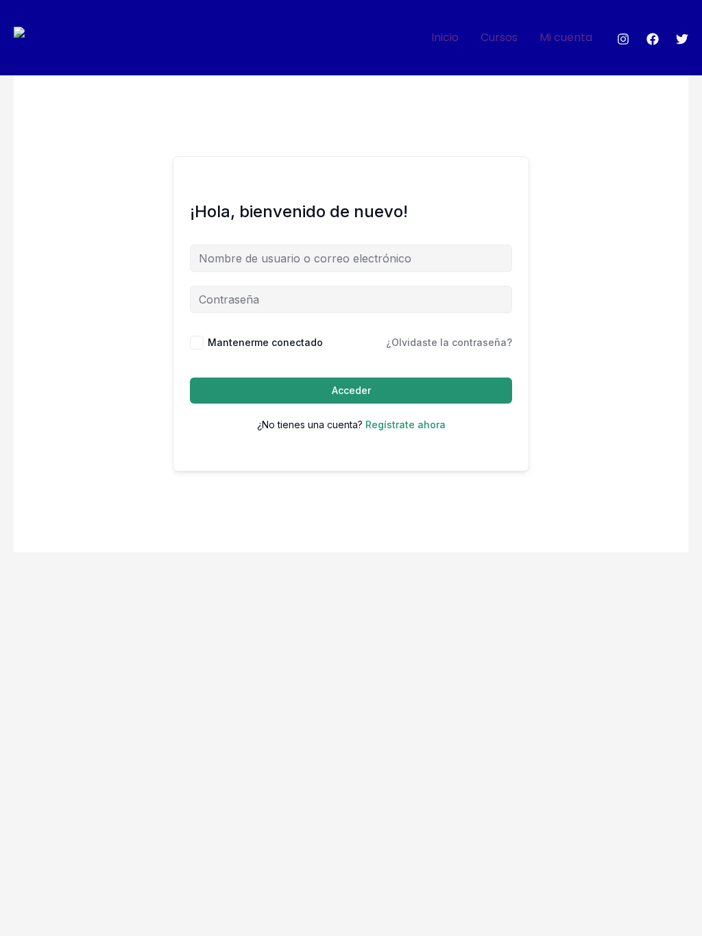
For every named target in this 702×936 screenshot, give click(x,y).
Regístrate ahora (405, 424)
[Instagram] (623, 39)
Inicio (445, 37)
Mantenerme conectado (265, 342)
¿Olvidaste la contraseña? (449, 342)
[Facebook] (652, 39)
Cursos (499, 37)
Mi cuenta (566, 37)
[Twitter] (682, 39)
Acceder (351, 390)
